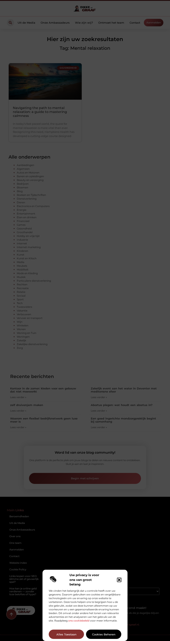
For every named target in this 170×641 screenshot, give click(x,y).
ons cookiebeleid (78, 620)
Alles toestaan (66, 634)
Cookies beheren (103, 634)
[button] (119, 580)
